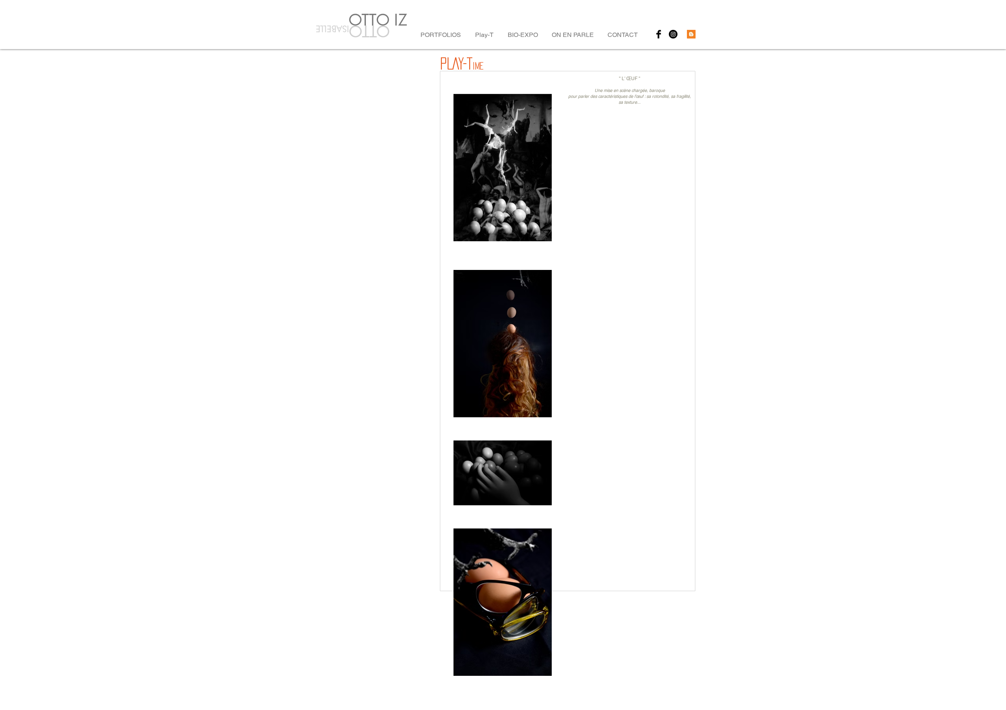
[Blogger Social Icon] (691, 34)
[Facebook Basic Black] (658, 34)
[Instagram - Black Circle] (673, 34)
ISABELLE (331, 28)
